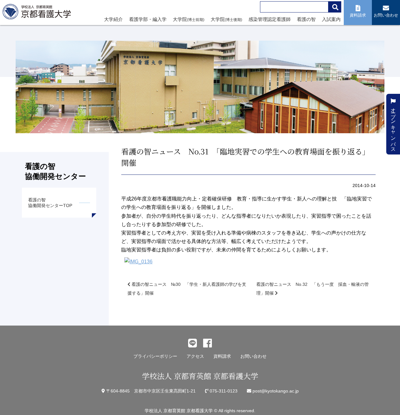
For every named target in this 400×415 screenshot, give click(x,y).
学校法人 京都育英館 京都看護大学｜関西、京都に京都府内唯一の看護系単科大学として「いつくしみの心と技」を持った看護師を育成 (38, 13)
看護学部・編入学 (148, 19)
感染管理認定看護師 (269, 19)
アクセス (195, 356)
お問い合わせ (253, 356)
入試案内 (331, 19)
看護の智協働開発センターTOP (50, 202)
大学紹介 (113, 19)
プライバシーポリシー (155, 356)
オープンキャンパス (393, 127)
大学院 (188, 19)
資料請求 (222, 356)
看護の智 (306, 19)
